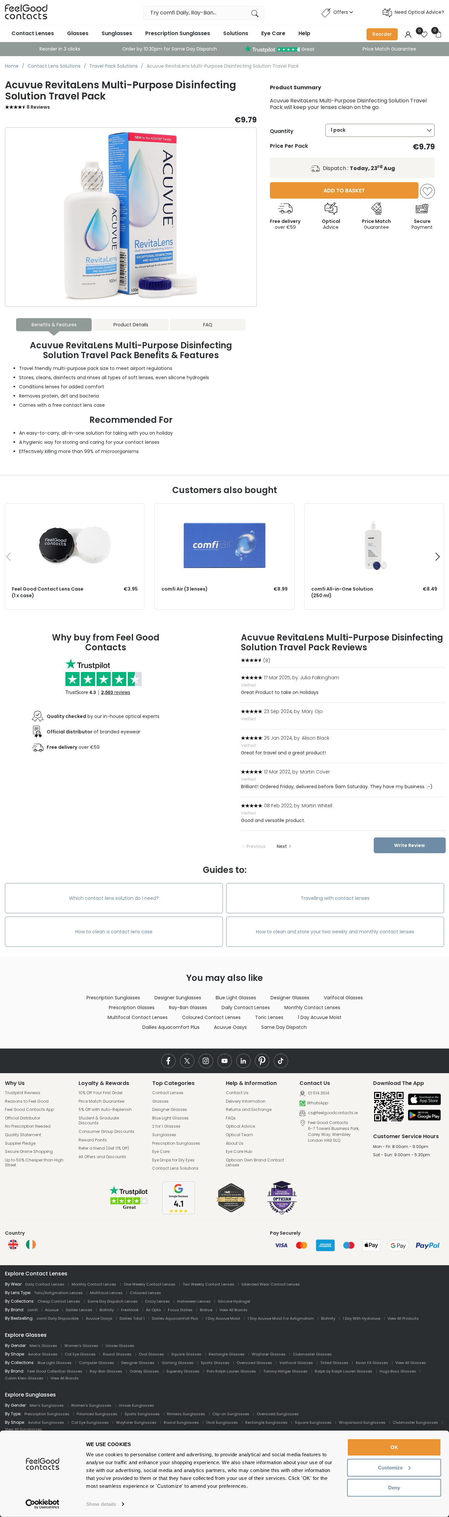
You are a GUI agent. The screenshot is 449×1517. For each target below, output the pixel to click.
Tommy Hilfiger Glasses (285, 1371)
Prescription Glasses (131, 1007)
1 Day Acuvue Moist (320, 1017)
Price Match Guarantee (389, 49)
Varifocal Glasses (343, 997)
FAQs (231, 1118)
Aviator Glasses (43, 1354)
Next (282, 846)
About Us (235, 1143)
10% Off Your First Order (101, 1092)
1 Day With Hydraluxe (361, 1318)
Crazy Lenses (157, 1301)
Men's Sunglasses (47, 1405)
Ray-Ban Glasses (188, 1007)
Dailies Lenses (79, 1309)
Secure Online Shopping (29, 1151)
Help (304, 33)
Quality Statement (23, 1135)
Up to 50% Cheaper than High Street (34, 1163)
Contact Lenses (33, 33)
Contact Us (237, 1092)
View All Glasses (410, 1362)
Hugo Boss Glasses (398, 1371)
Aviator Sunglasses (46, 1422)
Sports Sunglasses (142, 1414)
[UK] (13, 1244)
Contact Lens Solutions (175, 1168)
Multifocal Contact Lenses (137, 1017)
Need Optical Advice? (419, 12)
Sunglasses (117, 33)
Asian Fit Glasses (372, 1362)
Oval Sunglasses (222, 1422)
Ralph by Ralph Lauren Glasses (343, 1371)
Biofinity (107, 1309)
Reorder (382, 34)
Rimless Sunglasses (186, 1414)
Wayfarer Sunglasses (136, 1422)
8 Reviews (38, 107)
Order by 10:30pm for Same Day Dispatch (169, 49)
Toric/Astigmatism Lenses (58, 1292)
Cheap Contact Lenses (58, 1301)
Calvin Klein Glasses (24, 1378)
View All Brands (234, 1309)
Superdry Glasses (183, 1371)
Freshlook (130, 1309)
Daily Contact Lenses (246, 1007)
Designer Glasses (290, 997)
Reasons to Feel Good (27, 1101)
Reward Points (93, 1140)
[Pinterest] (262, 1060)
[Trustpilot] (129, 1208)
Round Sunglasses (181, 1422)
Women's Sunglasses (91, 1405)
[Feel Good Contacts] (26, 12)
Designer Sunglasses (177, 997)
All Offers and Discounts (102, 1156)
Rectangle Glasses (227, 1354)
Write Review (409, 845)
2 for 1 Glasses (166, 1126)
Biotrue (206, 1309)
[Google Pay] (424, 1116)
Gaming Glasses (178, 1362)
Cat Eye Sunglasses (90, 1422)
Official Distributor (22, 1118)
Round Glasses (117, 1354)
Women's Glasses (81, 1345)
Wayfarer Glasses (269, 1354)
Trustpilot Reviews (22, 1092)
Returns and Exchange (249, 1109)
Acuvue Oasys (230, 1027)
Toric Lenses (269, 1017)
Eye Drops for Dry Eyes (173, 1160)
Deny (394, 1487)
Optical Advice (240, 1126)
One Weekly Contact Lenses (150, 1284)
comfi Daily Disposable (57, 1318)
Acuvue (52, 1309)
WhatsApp (317, 1103)
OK (394, 1447)
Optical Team (239, 1135)
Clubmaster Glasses (312, 1354)
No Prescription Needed (28, 1126)
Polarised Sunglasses (97, 1414)
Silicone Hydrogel (234, 1301)
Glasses (77, 33)
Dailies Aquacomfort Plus (171, 1027)
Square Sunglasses (313, 1422)
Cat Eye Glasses (80, 1354)
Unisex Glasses (120, 1345)
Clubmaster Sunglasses (415, 1422)
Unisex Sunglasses (136, 1405)
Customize (390, 1467)
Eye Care (273, 33)
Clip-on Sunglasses (230, 1414)
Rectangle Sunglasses (266, 1422)
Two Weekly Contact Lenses (208, 1284)
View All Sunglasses (23, 1429)
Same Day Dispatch (284, 1027)
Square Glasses (186, 1354)
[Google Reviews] (178, 1212)
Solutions (235, 33)
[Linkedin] (243, 1060)
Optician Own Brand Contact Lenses (255, 1163)
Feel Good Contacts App (29, 1109)
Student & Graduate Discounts (99, 1121)
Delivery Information (246, 1101)
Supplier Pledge (20, 1143)
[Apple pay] (424, 1100)
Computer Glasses (96, 1362)
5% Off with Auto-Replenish (105, 1109)
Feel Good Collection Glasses (55, 1371)
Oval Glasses (151, 1354)
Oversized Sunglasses (278, 1414)
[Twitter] (187, 1060)
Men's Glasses (43, 1345)
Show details (101, 1504)
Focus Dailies (180, 1309)
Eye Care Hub (239, 1151)
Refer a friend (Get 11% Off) (104, 1148)
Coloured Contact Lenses (211, 1017)
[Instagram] (206, 1060)
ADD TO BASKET (344, 190)
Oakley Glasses (144, 1371)
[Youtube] (224, 1060)
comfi (32, 1309)
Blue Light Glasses (236, 997)
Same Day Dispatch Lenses (112, 1301)
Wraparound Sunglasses (362, 1422)
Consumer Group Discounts (106, 1131)
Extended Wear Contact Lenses (271, 1284)
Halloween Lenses (194, 1301)
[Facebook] (168, 1060)
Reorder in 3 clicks (59, 49)
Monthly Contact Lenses (312, 1007)
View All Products (403, 1318)
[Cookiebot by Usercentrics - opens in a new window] (42, 1504)
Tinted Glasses (334, 1362)
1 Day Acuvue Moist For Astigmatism (281, 1318)
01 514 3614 (318, 1093)
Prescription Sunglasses (177, 33)
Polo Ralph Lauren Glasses (231, 1371)
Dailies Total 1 (132, 1318)
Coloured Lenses (145, 1292)
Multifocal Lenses (106, 1292)
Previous (256, 846)
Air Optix (153, 1309)
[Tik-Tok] (280, 1060)
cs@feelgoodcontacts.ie (332, 1113)
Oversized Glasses (254, 1362)
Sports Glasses (215, 1362)
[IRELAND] (31, 1244)
